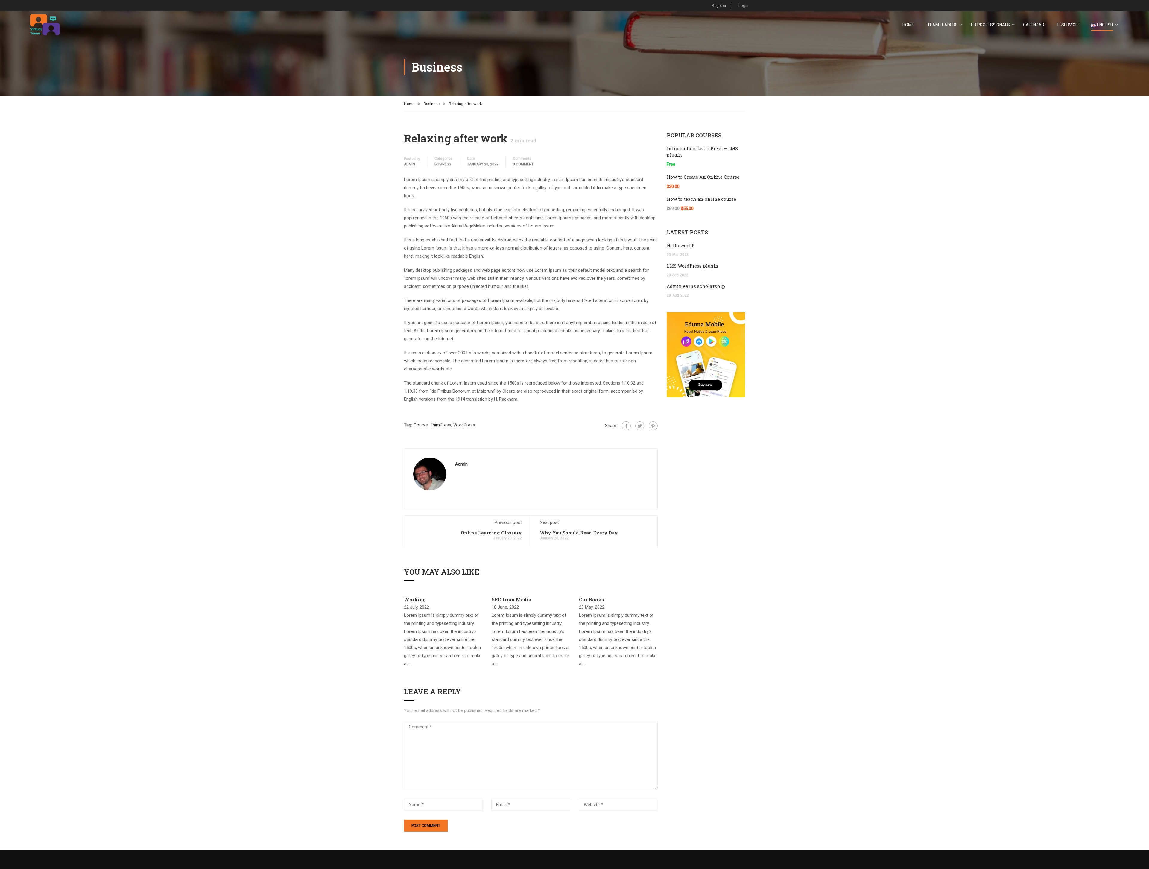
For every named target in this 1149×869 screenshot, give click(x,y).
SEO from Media (511, 599)
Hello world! (680, 245)
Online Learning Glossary (491, 533)
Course (421, 425)
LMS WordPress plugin (692, 266)
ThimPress (440, 425)
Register (719, 5)
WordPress (464, 425)
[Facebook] (626, 425)
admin (409, 164)
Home (908, 24)
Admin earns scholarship (696, 286)
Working (415, 599)
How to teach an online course (701, 199)
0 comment (523, 164)
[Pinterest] (653, 425)
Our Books (591, 599)
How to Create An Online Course (703, 177)
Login (743, 5)
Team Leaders (942, 24)
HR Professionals (990, 24)
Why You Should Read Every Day (579, 533)
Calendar (1033, 24)
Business (432, 103)
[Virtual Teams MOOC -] (45, 24)
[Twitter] (639, 425)
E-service (1067, 24)
